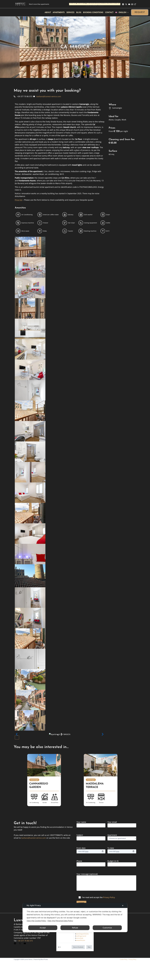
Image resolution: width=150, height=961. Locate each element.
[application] (127, 12)
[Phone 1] (135, 4)
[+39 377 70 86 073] (23, 96)
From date (81, 848)
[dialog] (75, 917)
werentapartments (82, 934)
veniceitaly (79, 938)
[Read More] (44, 765)
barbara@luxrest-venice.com (33, 838)
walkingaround (81, 936)
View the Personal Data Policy (60, 921)
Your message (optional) (87, 874)
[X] (126, 4)
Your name (81, 822)
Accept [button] (43, 928)
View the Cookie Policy (36, 921)
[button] (139, 12)
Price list (18, 200)
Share (89, 947)
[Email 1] (132, 4)
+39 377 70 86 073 (25, 941)
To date (110, 848)
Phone (79, 861)
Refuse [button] (75, 928)
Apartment (112, 835)
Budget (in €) (113, 861)
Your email (112, 822)
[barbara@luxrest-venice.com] (47, 96)
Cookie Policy (123, 959)
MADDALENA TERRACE (95, 785)
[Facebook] (123, 4)
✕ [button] (122, 906)
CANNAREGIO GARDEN (38, 785)
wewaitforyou (80, 940)
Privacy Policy (109, 897)
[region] (75, 783)
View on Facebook (78, 947)
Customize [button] (107, 928)
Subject (80, 835)
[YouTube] (129, 4)
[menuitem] (121, 12)
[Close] (17, 737)
